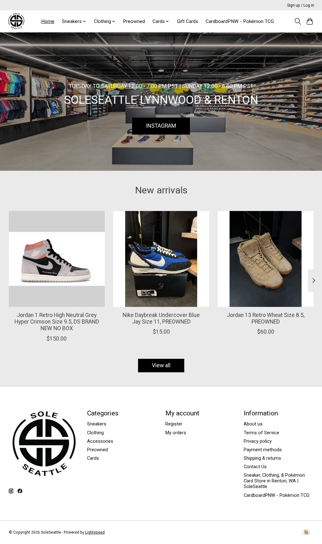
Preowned (134, 21)
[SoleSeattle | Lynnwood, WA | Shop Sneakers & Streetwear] (16, 21)
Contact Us (255, 466)
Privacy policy (258, 441)
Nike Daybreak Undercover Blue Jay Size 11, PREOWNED (161, 318)
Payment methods (263, 449)
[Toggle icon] (297, 21)
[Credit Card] (306, 533)
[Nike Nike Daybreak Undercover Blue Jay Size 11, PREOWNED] (161, 259)
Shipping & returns (262, 458)
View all (161, 365)
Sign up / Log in (300, 5)
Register (173, 424)
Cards (93, 458)
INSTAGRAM (161, 126)
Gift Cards (187, 21)
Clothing (95, 433)
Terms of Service (261, 433)
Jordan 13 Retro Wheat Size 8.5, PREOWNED (265, 318)
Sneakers (96, 424)
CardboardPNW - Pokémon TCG (240, 21)
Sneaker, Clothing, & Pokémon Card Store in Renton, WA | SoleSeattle (274, 480)
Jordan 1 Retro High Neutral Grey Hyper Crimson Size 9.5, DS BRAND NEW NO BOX (56, 321)
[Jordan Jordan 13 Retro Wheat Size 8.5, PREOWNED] (266, 259)
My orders (175, 433)
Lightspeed (95, 532)
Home (47, 21)
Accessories (100, 441)
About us (253, 424)
